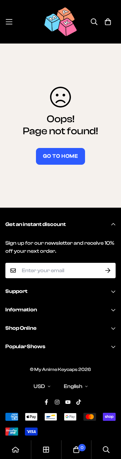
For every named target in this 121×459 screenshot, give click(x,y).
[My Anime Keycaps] (60, 22)
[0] (76, 449)
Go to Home (60, 156)
